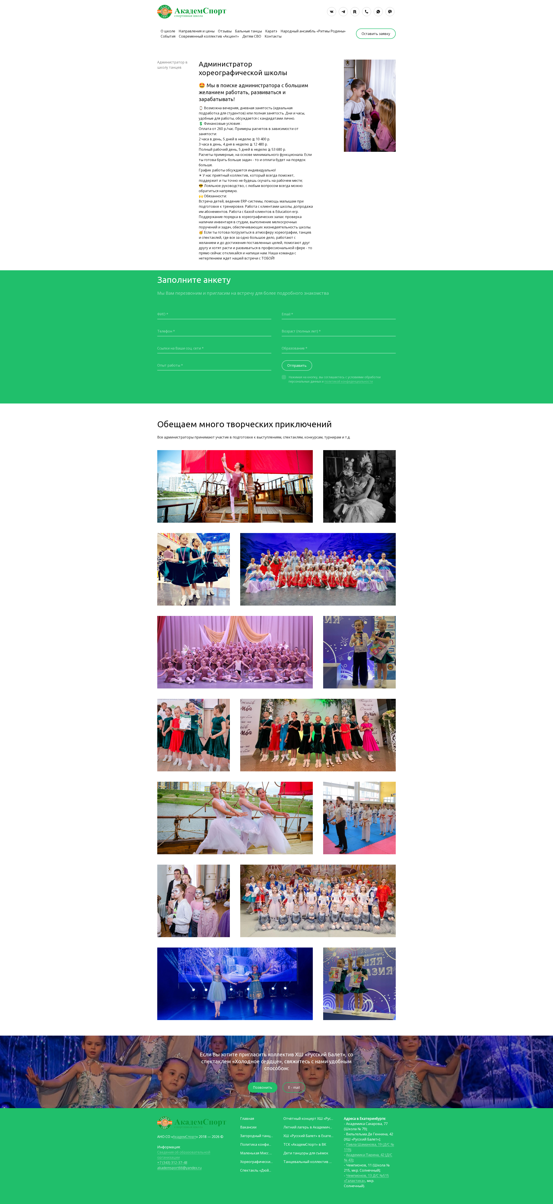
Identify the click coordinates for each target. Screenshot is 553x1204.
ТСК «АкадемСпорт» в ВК (304, 1144)
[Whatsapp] (378, 11)
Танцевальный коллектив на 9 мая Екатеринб (308, 1161)
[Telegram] (343, 11)
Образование (293, 348)
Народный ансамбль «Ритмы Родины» (313, 31)
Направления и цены (197, 31)
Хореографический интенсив (256, 1161)
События (168, 36)
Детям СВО (251, 36)
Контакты (273, 36)
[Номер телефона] (366, 11)
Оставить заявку (376, 33)
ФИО (161, 314)
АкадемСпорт (184, 1136)
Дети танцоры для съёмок (305, 1153)
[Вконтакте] (331, 11)
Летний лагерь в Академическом (308, 1127)
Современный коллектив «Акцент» (209, 36)
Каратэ (271, 31)
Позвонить (262, 1087)
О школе (168, 31)
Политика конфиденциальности (256, 1144)
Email (286, 314)
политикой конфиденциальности (348, 381)
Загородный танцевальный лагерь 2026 (256, 1135)
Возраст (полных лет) (300, 331)
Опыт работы (168, 365)
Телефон (164, 331)
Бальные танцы (248, 31)
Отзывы (225, 31)
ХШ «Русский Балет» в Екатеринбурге (308, 1135)
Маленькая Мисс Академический (256, 1153)
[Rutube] (354, 11)
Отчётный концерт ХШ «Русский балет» (308, 1118)
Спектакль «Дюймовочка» (256, 1170)
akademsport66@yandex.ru (179, 1167)
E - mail (294, 1087)
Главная (247, 1118)
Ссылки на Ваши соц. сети (179, 348)
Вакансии (248, 1127)
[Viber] (389, 11)
